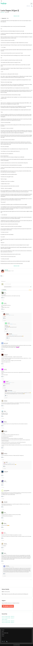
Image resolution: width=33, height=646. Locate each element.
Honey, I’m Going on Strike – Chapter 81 (8, 622)
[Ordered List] (9, 286)
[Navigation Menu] (31, 3)
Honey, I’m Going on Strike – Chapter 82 (8, 620)
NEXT (18, 15)
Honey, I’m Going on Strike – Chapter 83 (8, 617)
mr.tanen (10, 382)
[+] (10, 286)
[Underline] (7, 286)
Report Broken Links (5, 632)
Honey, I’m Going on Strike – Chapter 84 (8, 616)
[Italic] (6, 286)
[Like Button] (1, 276)
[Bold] (4, 286)
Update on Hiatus (4, 619)
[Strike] (8, 286)
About (3, 631)
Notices (3, 634)
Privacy (3, 635)
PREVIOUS (15, 15)
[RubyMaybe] (4, 4)
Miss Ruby (2, 12)
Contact (3, 629)
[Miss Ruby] (2, 272)
